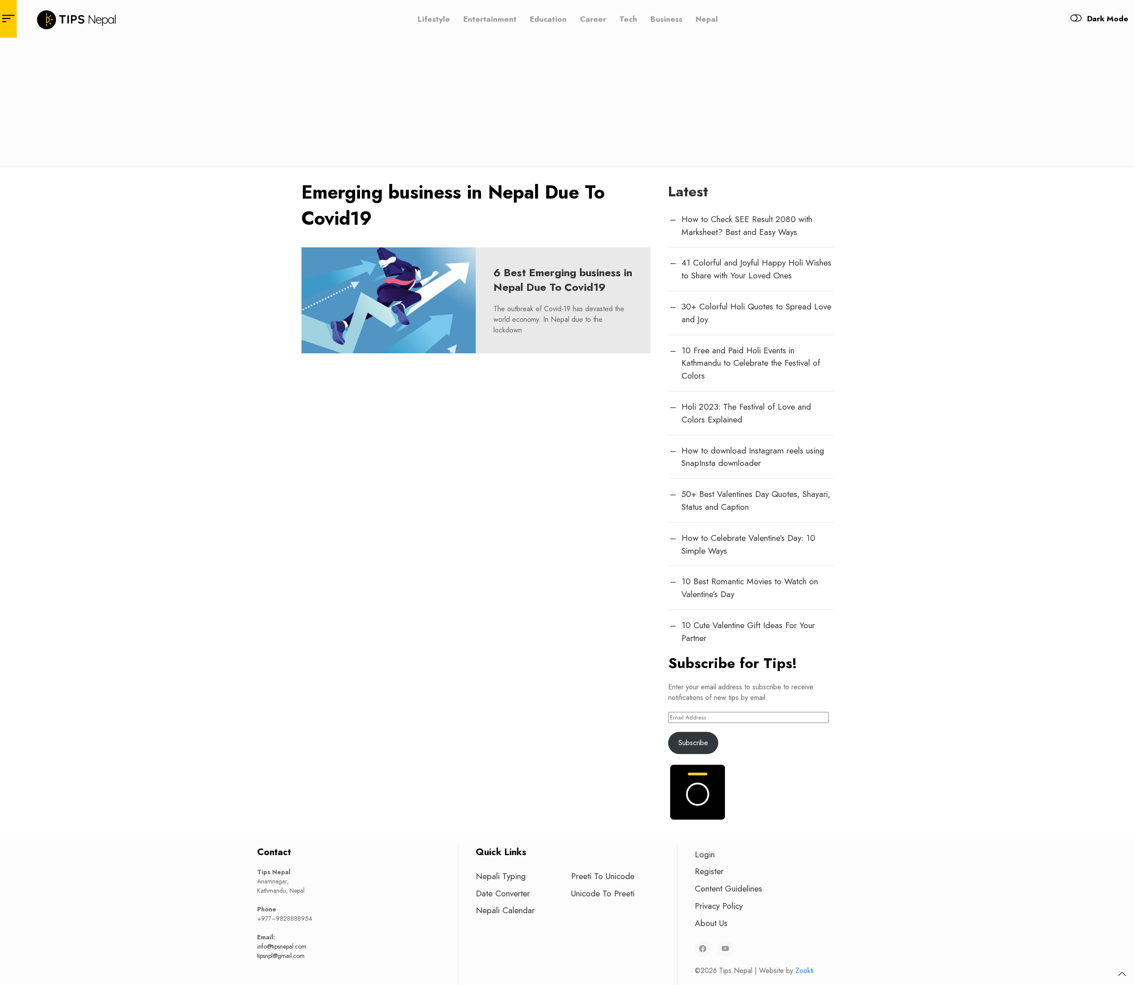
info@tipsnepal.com (281, 946)
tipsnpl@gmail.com (281, 955)
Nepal (707, 18)
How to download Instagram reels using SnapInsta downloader (752, 456)
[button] (1122, 973)
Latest (688, 191)
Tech (628, 18)
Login (705, 854)
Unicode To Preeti (602, 893)
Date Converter (503, 893)
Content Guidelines (728, 888)
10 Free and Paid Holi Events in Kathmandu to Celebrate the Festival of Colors (750, 363)
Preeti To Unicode (602, 876)
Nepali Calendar (505, 910)
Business (666, 18)
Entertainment (490, 18)
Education (548, 18)
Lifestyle (434, 18)
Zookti (804, 970)
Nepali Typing (501, 876)
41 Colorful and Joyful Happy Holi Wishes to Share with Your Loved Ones (756, 268)
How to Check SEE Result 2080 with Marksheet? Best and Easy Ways (746, 225)
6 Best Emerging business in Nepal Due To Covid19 (562, 280)
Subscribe (693, 743)
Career (593, 18)
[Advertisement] (567, 104)
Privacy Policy (719, 905)
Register (709, 871)
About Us (711, 923)
